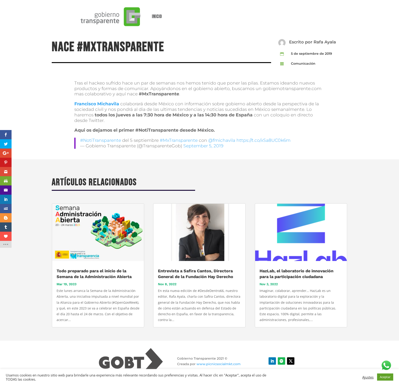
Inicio (157, 16)
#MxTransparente (179, 140)
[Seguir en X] (290, 361)
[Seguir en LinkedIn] (272, 361)
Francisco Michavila (96, 103)
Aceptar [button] (385, 377)
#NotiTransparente (100, 140)
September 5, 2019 (203, 146)
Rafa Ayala (325, 42)
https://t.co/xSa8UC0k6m (263, 140)
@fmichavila (221, 140)
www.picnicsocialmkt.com (218, 364)
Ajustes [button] (368, 377)
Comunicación (303, 63)
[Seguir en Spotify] (281, 361)
